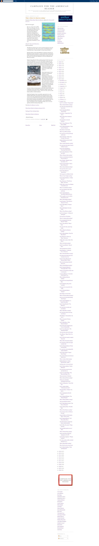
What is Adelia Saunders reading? (66, 143)
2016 (60, 451)
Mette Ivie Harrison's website (33, 105)
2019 (60, 75)
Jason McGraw (60, 493)
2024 (60, 65)
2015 (60, 453)
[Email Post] (46, 119)
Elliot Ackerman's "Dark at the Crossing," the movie (66, 137)
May (61, 93)
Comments (61, 538)
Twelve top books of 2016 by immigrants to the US (65, 434)
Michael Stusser (60, 516)
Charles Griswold (60, 518)
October (61, 84)
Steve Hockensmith (61, 509)
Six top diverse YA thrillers (65, 216)
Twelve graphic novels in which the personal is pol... (66, 196)
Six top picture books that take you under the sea (66, 370)
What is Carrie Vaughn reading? (66, 175)
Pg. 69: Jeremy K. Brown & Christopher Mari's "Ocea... (65, 268)
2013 (60, 457)
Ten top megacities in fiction (65, 248)
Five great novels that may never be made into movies (66, 256)
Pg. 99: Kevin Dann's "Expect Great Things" (65, 353)
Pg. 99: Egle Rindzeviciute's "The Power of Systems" (66, 404)
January (61, 101)
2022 (60, 69)
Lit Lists (59, 39)
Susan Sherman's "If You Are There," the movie (65, 237)
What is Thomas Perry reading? (66, 431)
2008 (60, 466)
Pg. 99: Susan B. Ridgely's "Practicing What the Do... (65, 149)
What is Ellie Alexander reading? (66, 340)
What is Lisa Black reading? (65, 131)
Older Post (53, 125)
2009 (60, 464)
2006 (60, 470)
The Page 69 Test (60, 31)
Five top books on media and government (65, 308)
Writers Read (59, 38)
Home (40, 125)
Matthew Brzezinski (61, 519)
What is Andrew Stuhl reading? (66, 359)
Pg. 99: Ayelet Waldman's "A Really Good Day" (65, 301)
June (61, 91)
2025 (60, 63)
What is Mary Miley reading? (65, 443)
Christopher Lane (60, 513)
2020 (60, 73)
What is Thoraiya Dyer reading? (66, 155)
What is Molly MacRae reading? (66, 399)
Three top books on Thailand (65, 376)
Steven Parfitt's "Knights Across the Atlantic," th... (66, 161)
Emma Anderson (60, 508)
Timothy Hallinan (61, 500)
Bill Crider (59, 511)
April (61, 95)
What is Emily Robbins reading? (66, 104)
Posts (60, 536)
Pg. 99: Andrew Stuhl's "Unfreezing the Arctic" (65, 387)
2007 (60, 468)
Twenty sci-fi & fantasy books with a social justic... (66, 271)
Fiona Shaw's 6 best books (65, 129)
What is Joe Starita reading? (65, 243)
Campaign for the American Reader (50, 7)
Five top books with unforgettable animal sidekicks (66, 349)
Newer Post (28, 125)
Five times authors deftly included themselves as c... (66, 440)
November (62, 82)
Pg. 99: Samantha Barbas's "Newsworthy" (65, 110)
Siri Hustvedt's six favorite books (66, 364)
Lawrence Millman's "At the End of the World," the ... (66, 274)
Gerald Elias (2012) (61, 496)
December (62, 80)
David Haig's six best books (65, 293)
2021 (60, 71)
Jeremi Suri (59, 529)
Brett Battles (59, 501)
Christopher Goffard (61, 514)
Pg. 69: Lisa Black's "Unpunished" (66, 102)
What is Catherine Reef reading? (66, 218)
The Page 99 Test (60, 34)
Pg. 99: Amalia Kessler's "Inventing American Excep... (66, 193)
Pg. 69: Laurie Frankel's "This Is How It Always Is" (66, 164)
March (61, 97)
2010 (60, 462)
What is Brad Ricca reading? (65, 310)
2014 (60, 455)
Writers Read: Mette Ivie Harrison (36, 20)
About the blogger (61, 30)
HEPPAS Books (60, 43)
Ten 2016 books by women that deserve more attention (66, 422)
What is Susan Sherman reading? (66, 167)
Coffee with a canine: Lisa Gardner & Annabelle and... (66, 185)
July (61, 90)
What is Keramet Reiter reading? (66, 377)
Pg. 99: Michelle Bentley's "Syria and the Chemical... (66, 127)
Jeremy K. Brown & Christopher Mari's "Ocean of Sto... (66, 415)
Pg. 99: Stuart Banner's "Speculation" (64, 171)
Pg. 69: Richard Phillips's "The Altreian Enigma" (66, 397)
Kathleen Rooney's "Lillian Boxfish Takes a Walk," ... (65, 361)
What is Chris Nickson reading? (66, 410)
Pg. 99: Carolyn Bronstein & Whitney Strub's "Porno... (65, 259)
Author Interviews (61, 36)
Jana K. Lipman (60, 503)
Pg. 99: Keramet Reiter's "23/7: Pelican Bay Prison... (66, 419)
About (32, 43)
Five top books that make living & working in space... (66, 146)
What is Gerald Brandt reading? (66, 265)
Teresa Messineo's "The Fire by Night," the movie (66, 181)
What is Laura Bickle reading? (66, 187)
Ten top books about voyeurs (65, 168)
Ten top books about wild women (66, 332)
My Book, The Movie (61, 33)
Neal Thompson (60, 526)
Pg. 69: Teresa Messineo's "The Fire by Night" (66, 123)
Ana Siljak (59, 506)
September (62, 86)
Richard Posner (60, 528)
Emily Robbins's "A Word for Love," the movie (65, 251)
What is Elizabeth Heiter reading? (66, 253)
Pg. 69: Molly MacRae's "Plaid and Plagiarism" (66, 447)
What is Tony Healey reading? (66, 211)
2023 (60, 67)
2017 (60, 78)
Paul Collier (59, 524)
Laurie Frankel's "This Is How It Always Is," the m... (66, 202)
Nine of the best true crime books (66, 445)
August (61, 88)
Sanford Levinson (60, 523)
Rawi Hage (59, 495)
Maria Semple (60, 504)
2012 (60, 458)
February (62, 99)
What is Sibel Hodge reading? (65, 199)
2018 (60, 77)
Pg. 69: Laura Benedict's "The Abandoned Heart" (65, 329)
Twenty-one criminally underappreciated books (65, 380)
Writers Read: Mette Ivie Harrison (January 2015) (35, 108)
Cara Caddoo (60, 491)
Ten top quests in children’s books (66, 174)
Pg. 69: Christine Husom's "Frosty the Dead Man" (66, 346)
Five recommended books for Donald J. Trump (65, 220)
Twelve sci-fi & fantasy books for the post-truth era (66, 157)
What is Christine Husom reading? (66, 295)
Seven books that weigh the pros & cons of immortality (66, 326)
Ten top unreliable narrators (65, 401)
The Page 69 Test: (32, 111)
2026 (60, 62)
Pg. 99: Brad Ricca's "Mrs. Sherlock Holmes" (65, 323)
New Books (59, 41)
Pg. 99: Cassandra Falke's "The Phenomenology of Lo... (66, 373)
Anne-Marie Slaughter (61, 521)
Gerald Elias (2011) (61, 498)
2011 (60, 460)
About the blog (60, 28)
